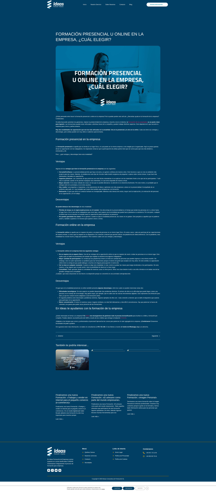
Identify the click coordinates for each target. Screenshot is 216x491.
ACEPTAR (117, 488)
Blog (130, 4)
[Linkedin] (59, 470)
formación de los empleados (137, 122)
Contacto (122, 4)
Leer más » (59, 419)
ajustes (103, 489)
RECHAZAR (128, 488)
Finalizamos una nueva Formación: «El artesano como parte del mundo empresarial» (105, 397)
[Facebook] (48, 470)
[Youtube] (56, 470)
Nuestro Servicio (96, 4)
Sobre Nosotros (110, 4)
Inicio (84, 4)
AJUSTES (140, 488)
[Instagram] (52, 470)
